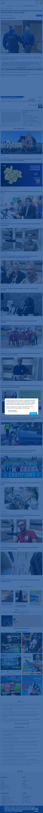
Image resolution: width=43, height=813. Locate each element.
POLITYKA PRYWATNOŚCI (13, 411)
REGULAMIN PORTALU (12, 410)
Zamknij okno (33, 413)
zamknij (36, 811)
